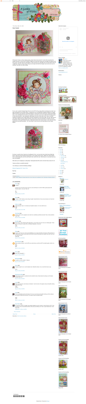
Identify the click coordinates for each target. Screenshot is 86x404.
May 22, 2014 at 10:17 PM (20, 209)
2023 (61, 149)
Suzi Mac (17, 221)
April (62, 165)
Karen (16, 251)
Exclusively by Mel (19, 274)
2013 (61, 170)
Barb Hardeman (18, 241)
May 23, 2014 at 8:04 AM (19, 237)
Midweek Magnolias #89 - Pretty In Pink (20, 168)
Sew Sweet (63, 163)
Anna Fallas (17, 303)
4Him (16, 197)
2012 (61, 172)
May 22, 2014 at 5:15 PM (19, 193)
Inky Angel (17, 213)
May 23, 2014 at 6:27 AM (19, 227)
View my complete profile (63, 67)
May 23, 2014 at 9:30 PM (19, 261)
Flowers (17, 177)
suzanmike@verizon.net (63, 72)
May (62, 160)
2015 (61, 152)
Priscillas (61, 214)
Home (34, 314)
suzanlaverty (68, 53)
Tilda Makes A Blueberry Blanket (49, 177)
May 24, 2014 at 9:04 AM (19, 278)
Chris (16, 183)
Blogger (48, 401)
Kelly (16, 231)
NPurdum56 (17, 258)
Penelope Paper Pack (26, 177)
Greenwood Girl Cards (64, 186)
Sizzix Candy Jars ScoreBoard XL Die (36, 177)
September (63, 157)
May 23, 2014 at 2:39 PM (19, 254)
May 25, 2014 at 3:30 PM (19, 288)
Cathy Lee (17, 204)
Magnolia (20, 177)
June (62, 158)
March (62, 166)
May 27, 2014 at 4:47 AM (19, 300)
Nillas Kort (62, 178)
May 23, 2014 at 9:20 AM (19, 248)
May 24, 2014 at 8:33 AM (19, 270)
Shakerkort (66, 179)
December (63, 155)
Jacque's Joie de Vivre (64, 194)
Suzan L (65, 59)
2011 (61, 173)
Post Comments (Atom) (22, 315)
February (62, 168)
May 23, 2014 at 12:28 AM (20, 217)
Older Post (54, 314)
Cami (16, 292)
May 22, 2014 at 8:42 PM (19, 200)
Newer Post (15, 314)
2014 (61, 154)
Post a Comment (17, 311)
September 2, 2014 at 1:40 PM (21, 309)
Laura (16, 282)
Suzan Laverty (62, 53)
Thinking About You (64, 161)
